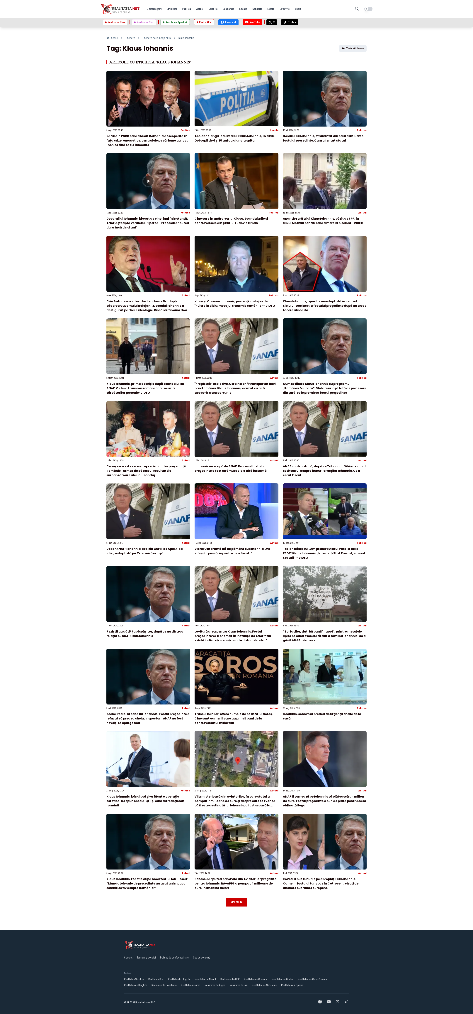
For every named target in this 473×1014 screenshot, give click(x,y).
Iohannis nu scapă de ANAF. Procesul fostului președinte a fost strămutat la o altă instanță (231, 468)
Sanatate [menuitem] (257, 8)
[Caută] (357, 9)
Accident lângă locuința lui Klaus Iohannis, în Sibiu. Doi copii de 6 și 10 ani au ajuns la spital (235, 138)
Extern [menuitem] (270, 8)
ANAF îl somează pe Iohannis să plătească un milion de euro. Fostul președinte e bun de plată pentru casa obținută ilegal (324, 801)
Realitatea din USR (230, 979)
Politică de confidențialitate (174, 957)
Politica (185, 130)
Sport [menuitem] (298, 8)
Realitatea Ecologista (179, 979)
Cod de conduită (201, 957)
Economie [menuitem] (228, 8)
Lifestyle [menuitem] (285, 8)
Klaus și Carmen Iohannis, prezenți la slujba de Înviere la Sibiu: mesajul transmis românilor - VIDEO (235, 303)
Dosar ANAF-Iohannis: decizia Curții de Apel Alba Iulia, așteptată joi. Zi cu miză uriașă (144, 551)
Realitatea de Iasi (239, 985)
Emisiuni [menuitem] (172, 8)
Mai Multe (237, 902)
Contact (128, 957)
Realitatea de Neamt (205, 979)
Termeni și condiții (146, 957)
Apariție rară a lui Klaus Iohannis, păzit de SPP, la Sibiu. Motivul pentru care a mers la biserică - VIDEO (323, 220)
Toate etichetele (355, 48)
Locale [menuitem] (243, 8)
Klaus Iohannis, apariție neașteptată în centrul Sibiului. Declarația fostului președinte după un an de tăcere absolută (324, 305)
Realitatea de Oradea (283, 979)
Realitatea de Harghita (135, 985)
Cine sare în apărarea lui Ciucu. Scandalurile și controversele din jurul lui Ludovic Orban (231, 220)
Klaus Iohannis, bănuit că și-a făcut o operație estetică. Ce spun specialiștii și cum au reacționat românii (145, 801)
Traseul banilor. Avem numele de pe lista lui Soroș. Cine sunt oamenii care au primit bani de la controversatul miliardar (234, 718)
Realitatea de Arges (215, 985)
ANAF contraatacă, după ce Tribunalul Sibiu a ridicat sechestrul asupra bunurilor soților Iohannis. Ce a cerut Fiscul (324, 470)
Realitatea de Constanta (164, 985)
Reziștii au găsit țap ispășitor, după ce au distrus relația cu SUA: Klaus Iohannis (144, 633)
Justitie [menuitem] (213, 8)
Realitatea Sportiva (134, 979)
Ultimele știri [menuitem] (154, 8)
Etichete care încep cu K (156, 38)
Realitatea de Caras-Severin (312, 979)
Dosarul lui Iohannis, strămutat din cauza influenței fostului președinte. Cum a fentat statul (323, 138)
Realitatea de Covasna (256, 979)
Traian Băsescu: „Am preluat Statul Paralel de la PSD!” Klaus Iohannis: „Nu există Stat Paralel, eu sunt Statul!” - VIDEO (324, 553)
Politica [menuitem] (186, 8)
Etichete (130, 38)
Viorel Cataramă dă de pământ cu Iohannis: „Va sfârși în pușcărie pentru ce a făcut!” (232, 551)
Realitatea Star (156, 979)
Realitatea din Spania (292, 985)
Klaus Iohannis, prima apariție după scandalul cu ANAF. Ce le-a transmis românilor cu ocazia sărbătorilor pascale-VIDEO (145, 388)
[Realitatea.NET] (121, 8)
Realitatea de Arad (190, 985)
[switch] (368, 9)
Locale (274, 130)
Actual (362, 212)
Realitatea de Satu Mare (264, 985)
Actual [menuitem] (200, 8)
